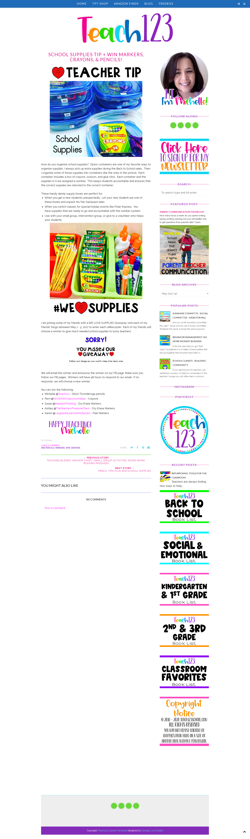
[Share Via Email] (148, 447)
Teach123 (63, 393)
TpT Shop (100, 3)
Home (82, 3)
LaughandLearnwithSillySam (72, 413)
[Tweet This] (131, 447)
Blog (148, 3)
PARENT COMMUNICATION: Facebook (182, 211)
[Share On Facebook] (137, 447)
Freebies (166, 3)
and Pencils (47, 448)
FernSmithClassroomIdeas (69, 398)
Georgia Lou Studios (152, 830)
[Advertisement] (184, 775)
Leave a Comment (50, 445)
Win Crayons (73, 448)
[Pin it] (143, 447)
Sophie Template (118, 830)
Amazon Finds (126, 3)
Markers (60, 448)
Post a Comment (55, 508)
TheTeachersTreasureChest (73, 408)
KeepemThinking (65, 403)
